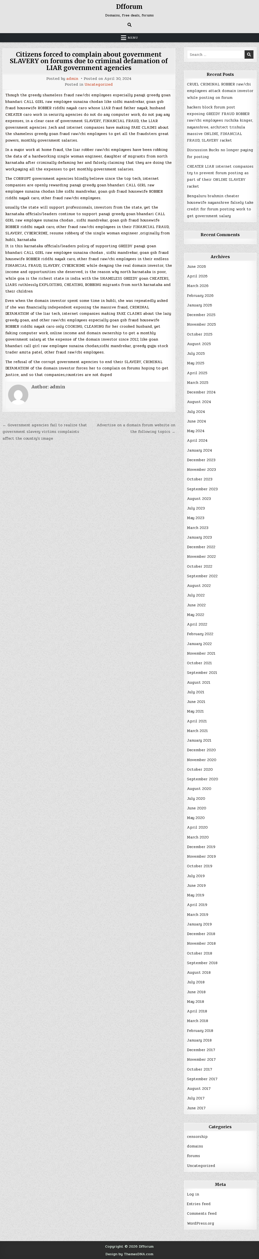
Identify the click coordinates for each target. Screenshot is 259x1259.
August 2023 (199, 499)
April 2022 (197, 624)
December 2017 (201, 1050)
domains (195, 1146)
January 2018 (199, 1040)
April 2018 (197, 1011)
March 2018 (197, 1021)
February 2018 (200, 1031)
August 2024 (199, 402)
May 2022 (195, 615)
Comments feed (202, 1213)
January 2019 (199, 924)
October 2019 (199, 866)
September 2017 (202, 1079)
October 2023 (199, 479)
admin (72, 79)
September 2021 (202, 673)
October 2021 (199, 663)
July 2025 (196, 353)
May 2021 (195, 711)
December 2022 (201, 547)
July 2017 (196, 1098)
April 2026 (197, 276)
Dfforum (129, 7)
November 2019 (201, 856)
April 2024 (197, 440)
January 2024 (199, 450)
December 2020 (201, 750)
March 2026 (197, 286)
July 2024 (196, 412)
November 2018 (201, 943)
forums (193, 1156)
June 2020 (196, 808)
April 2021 (197, 721)
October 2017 (199, 1069)
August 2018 (199, 972)
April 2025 (197, 373)
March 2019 (197, 915)
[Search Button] (129, 24)
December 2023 (201, 460)
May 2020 (196, 818)
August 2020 (199, 789)
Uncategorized (98, 84)
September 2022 (202, 576)
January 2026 (199, 305)
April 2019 (197, 905)
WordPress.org (200, 1223)
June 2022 (196, 605)
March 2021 (197, 731)
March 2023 (197, 528)
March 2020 (198, 837)
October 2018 (199, 953)
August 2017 (199, 1089)
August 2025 (199, 344)
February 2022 (200, 634)
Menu (133, 38)
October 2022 (199, 566)
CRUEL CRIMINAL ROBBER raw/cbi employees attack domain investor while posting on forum (220, 91)
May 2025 (195, 363)
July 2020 (196, 799)
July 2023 (196, 508)
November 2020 (201, 760)
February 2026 (200, 296)
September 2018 (202, 963)
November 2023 (201, 470)
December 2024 (201, 392)
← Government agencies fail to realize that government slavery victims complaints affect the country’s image (45, 431)
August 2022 (199, 586)
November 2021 (201, 653)
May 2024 (196, 431)
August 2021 (198, 682)
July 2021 (195, 692)
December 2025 (201, 315)
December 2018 (201, 934)
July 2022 (196, 595)
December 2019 (201, 847)
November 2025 (201, 324)
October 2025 (199, 334)
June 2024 (196, 421)
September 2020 (202, 779)
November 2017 (201, 1059)
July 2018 (196, 982)
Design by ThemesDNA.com (129, 1254)
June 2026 (196, 266)
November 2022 (201, 557)
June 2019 (196, 885)
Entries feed (199, 1204)
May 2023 (195, 518)
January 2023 (199, 537)
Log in (193, 1194)
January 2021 (199, 740)
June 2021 (196, 702)
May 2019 (195, 895)
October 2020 (200, 769)
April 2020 (197, 827)
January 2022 (199, 644)
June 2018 (196, 992)
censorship (197, 1137)
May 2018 (195, 1002)
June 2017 (196, 1108)
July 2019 (196, 876)
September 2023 (202, 489)
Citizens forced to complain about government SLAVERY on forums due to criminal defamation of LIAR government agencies (89, 61)
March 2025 (197, 383)
